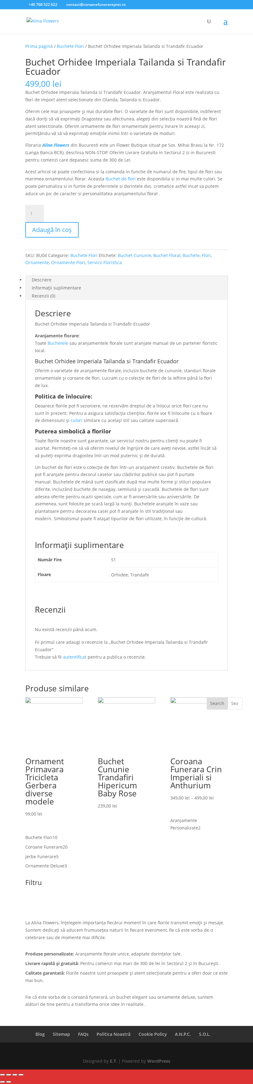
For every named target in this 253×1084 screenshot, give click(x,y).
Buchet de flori (121, 179)
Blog (40, 1034)
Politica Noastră (114, 1034)
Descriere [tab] (42, 280)
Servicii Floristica (104, 262)
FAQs (83, 1034)
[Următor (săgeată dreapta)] (8, 1082)
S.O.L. (205, 1034)
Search (217, 703)
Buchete (191, 255)
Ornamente (37, 262)
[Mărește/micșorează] (2, 1075)
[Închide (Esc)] (21, 1075)
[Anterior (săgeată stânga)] (2, 1082)
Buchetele (58, 343)
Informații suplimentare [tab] (56, 288)
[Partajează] (14, 1075)
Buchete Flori (70, 46)
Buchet (44, 361)
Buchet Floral (166, 255)
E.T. (113, 1061)
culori (76, 420)
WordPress (158, 1061)
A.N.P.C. (183, 1034)
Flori (206, 255)
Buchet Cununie (134, 255)
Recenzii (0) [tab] (43, 296)
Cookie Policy (153, 1034)
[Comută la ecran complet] (8, 1075)
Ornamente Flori (68, 262)
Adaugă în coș (52, 230)
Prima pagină (39, 46)
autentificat (74, 657)
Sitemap (61, 1034)
